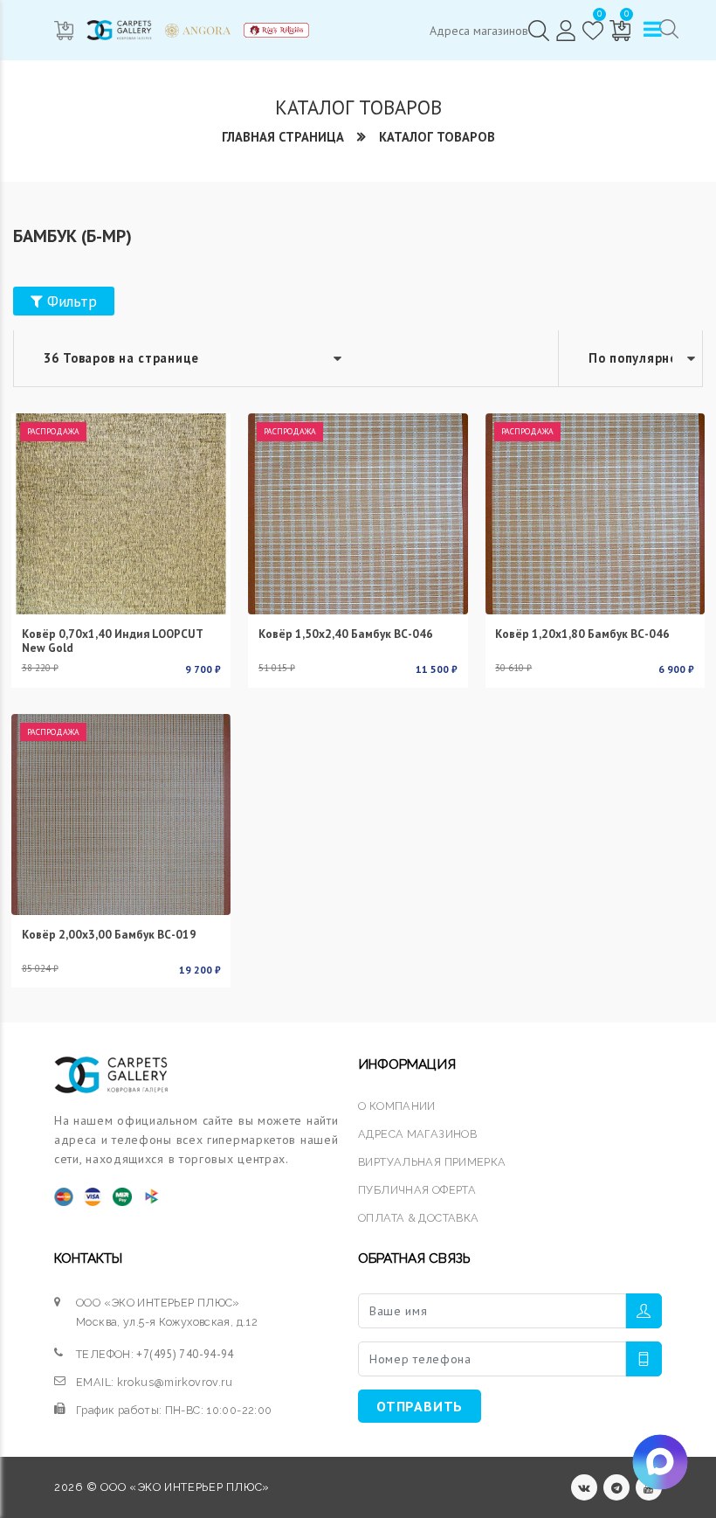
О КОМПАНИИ (397, 1106)
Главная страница (283, 136)
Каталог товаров (437, 136)
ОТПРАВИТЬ (419, 1406)
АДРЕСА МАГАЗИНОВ (417, 1133)
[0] (592, 30)
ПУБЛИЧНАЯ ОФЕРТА (417, 1189)
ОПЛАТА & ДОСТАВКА (418, 1217)
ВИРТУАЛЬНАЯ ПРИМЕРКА (432, 1161)
